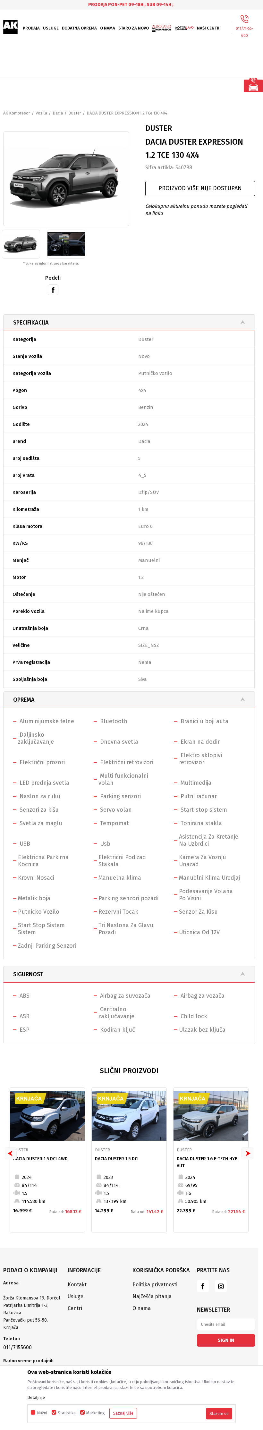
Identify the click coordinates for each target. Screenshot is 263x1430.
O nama (141, 1308)
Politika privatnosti (154, 1285)
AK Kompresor (16, 113)
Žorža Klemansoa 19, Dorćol (31, 1298)
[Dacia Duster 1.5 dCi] (129, 1116)
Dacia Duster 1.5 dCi (117, 1159)
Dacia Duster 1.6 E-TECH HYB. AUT (207, 1162)
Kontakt (77, 1285)
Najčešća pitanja (152, 1296)
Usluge (75, 1296)
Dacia (58, 113)
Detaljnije (36, 1397)
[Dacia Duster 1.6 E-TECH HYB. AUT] (211, 1116)
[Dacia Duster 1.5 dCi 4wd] (47, 1116)
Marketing (95, 1412)
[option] (131, 4)
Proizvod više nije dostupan (200, 188)
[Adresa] (32, 1290)
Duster (74, 113)
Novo (144, 356)
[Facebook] (53, 288)
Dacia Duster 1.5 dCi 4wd (40, 1159)
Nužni (42, 1412)
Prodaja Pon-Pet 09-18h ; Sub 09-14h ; (131, 4)
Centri (75, 1308)
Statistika (67, 1412)
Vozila (41, 113)
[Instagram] (221, 1286)
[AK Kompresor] (10, 27)
